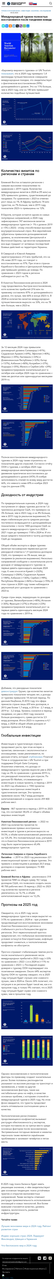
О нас (4, 1265)
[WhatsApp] (24, 25)
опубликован (36, 756)
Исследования (45, 11)
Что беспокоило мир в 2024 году (19, 1245)
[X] (17, 25)
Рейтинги (19, 1269)
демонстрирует (9, 691)
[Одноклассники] (10, 25)
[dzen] (50, 1258)
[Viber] (20, 25)
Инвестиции (25, 11)
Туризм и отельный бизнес (10, 11)
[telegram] (44, 1258)
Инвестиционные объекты (34, 1269)
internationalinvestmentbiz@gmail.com (14, 1262)
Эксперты (6, 1272)
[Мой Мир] (27, 25)
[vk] (39, 1258)
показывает (7, 73)
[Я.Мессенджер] (3, 25)
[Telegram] (13, 25)
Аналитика (35, 11)
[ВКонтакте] (6, 25)
